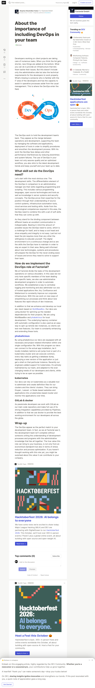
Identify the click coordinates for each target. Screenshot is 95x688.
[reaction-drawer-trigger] (4, 51)
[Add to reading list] (4, 65)
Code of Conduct (32, 575)
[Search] (9, 2)
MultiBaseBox (38, 309)
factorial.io (48, 12)
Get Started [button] (7, 684)
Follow (81, 16)
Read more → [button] (21, 544)
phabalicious (36, 317)
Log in (74, 3)
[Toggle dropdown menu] (59, 464)
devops (19, 45)
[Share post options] (4, 79)
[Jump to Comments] (4, 58)
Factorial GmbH (47, 11)
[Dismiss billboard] (92, 660)
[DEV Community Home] (3, 2)
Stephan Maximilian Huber (29, 11)
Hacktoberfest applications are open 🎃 (78, 102)
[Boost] (4, 72)
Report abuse (45, 575)
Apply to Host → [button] (22, 653)
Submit (22, 569)
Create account (85, 3)
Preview (32, 569)
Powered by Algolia (61, 2)
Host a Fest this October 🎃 (33, 635)
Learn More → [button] (76, 124)
